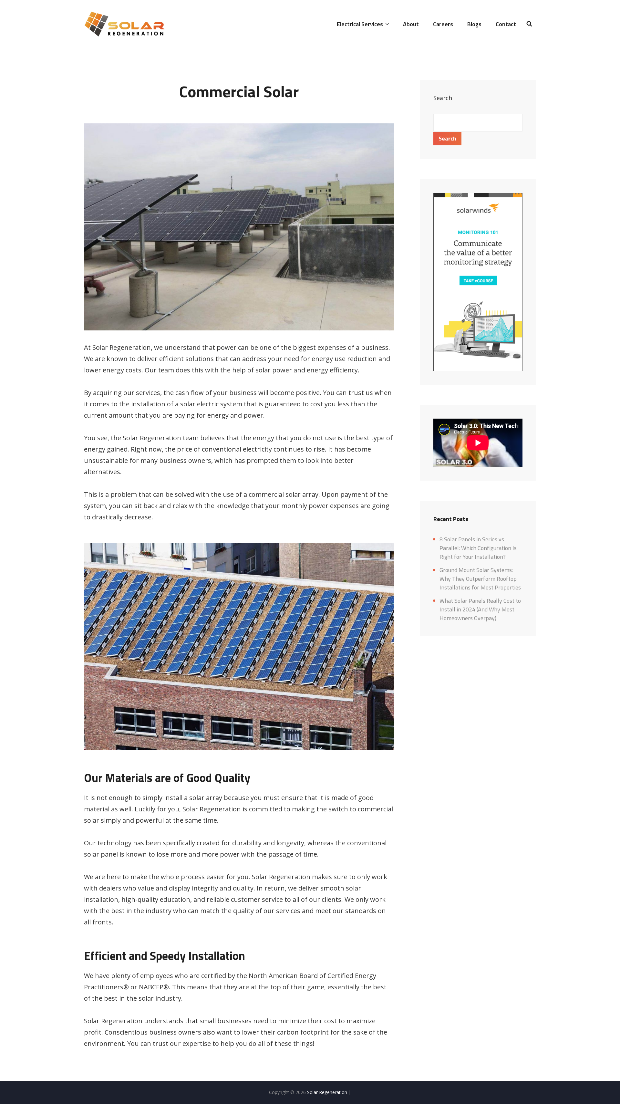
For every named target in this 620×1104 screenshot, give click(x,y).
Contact (506, 24)
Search (442, 98)
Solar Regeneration (327, 1092)
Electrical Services (360, 24)
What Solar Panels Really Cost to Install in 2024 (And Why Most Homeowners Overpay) (480, 609)
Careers (443, 24)
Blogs (474, 24)
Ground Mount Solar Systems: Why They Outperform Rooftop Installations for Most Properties (480, 579)
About (411, 24)
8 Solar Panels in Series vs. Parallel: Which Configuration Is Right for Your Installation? (478, 548)
